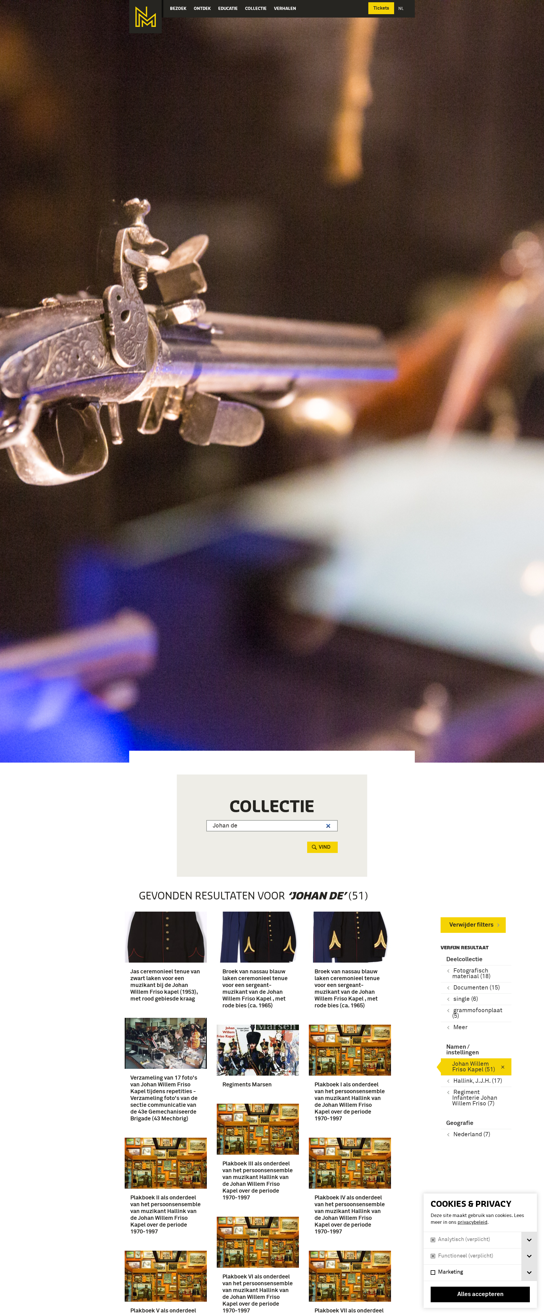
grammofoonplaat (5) (477, 1013)
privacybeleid (472, 1222)
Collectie (256, 8)
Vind (324, 847)
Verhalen (285, 8)
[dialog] (480, 1250)
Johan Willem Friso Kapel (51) (473, 1067)
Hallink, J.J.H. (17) (477, 1081)
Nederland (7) (471, 1135)
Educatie (228, 8)
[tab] (529, 1240)
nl (401, 8)
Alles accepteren (480, 1294)
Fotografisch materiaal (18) (471, 974)
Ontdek (202, 8)
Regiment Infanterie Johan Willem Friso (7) (474, 1098)
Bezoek (178, 8)
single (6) (465, 999)
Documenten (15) (476, 988)
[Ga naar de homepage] (145, 16)
